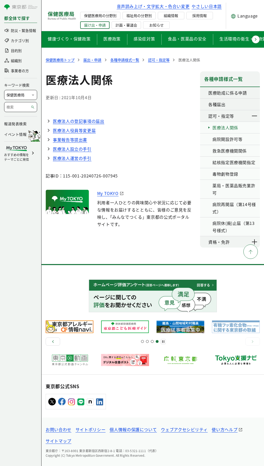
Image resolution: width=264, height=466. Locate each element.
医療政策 (112, 39)
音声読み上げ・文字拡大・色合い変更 (153, 6)
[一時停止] (163, 341)
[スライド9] (152, 341)
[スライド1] (142, 341)
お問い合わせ (58, 429)
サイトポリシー (90, 429)
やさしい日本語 (206, 6)
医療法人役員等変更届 (74, 130)
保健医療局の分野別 (100, 15)
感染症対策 (144, 39)
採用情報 (199, 15)
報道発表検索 (15, 123)
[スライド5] (147, 341)
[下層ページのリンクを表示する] (255, 116)
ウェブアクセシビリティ (184, 429)
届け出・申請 (95, 25)
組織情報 (171, 15)
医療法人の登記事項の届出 (78, 121)
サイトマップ (58, 441)
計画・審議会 (126, 25)
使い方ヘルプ (224, 429)
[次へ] (252, 341)
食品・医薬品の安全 (187, 39)
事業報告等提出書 (70, 140)
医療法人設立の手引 (72, 149)
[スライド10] (157, 341)
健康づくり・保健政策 (69, 39)
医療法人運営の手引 (72, 158)
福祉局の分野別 (139, 15)
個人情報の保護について (133, 429)
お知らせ (156, 25)
